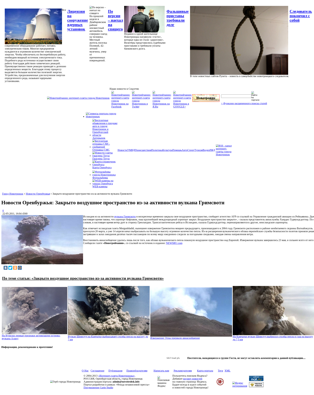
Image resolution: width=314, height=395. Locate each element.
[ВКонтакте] (6, 268)
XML (227, 370)
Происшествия (143, 150)
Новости (122, 150)
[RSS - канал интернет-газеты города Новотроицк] (225, 154)
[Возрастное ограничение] (220, 384)
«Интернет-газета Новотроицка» (116, 375)
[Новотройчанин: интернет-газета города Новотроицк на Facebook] (120, 106)
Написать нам (161, 370)
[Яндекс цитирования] (239, 386)
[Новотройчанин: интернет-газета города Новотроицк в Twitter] (141, 106)
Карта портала (205, 370)
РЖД (212, 150)
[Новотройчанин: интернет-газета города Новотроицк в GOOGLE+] (182, 106)
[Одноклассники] (15, 268)
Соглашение (97, 370)
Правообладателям (136, 370)
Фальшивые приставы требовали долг (177, 18)
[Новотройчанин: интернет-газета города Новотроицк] (78, 98)
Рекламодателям (183, 370)
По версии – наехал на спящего (115, 20)
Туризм (198, 150)
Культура (167, 150)
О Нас (85, 370)
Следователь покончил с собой (301, 15)
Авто (184, 150)
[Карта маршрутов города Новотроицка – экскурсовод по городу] (205, 101)
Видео (206, 150)
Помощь (177, 150)
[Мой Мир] (20, 268)
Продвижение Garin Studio (98, 387)
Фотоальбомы (100, 177)
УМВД (131, 150)
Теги (220, 370)
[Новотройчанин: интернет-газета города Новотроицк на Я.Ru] (162, 106)
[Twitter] (10, 268)
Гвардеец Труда (101, 158)
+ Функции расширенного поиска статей (244, 103)
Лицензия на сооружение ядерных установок (77, 20)
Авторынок (98, 138)
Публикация (115, 370)
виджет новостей (192, 378)
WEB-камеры (99, 186)
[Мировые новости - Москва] (256, 386)
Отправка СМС (101, 149)
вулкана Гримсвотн (125, 216)
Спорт (190, 150)
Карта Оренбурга (102, 167)
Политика (156, 150)
